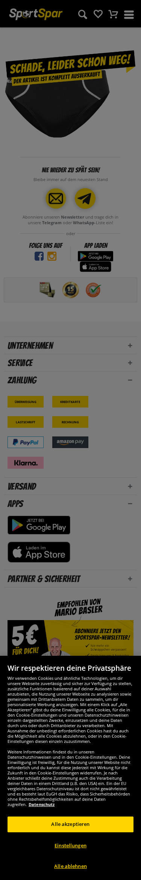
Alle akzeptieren (70, 824)
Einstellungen (70, 845)
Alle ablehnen (70, 866)
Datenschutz (42, 804)
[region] (70, 768)
